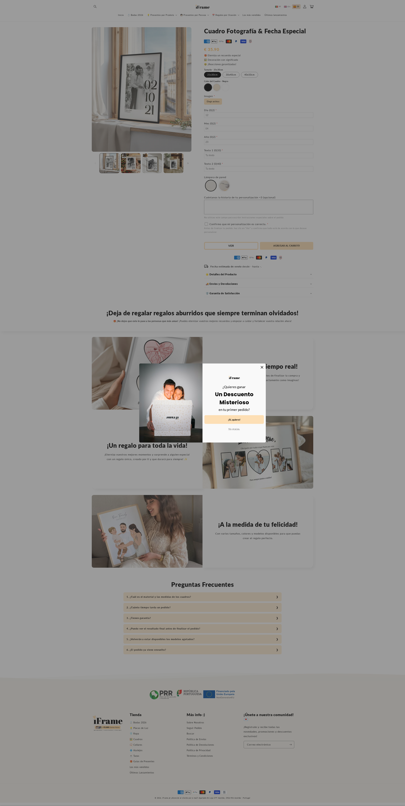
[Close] (262, 367)
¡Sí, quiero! (234, 419)
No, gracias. (234, 429)
